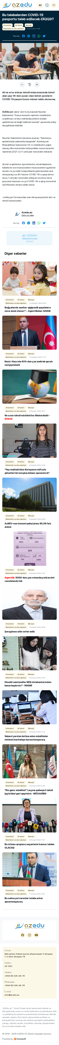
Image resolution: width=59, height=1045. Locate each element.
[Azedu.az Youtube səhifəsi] (36, 935)
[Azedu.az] (17, 5)
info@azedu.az (12, 995)
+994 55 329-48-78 (15, 976)
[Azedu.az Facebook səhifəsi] (22, 935)
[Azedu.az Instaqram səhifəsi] (29, 935)
